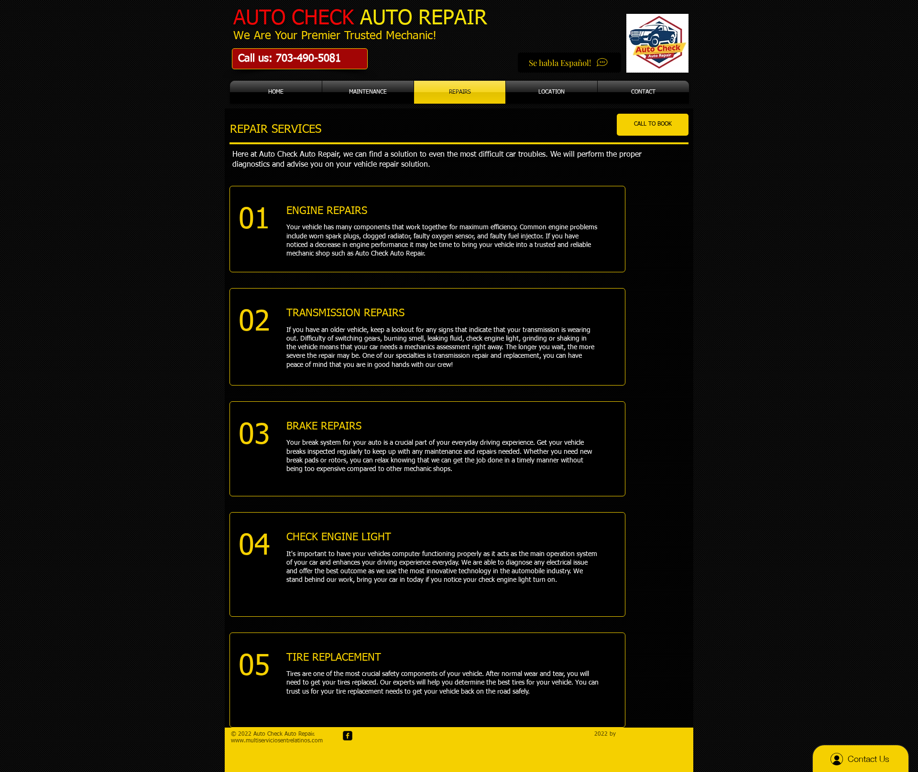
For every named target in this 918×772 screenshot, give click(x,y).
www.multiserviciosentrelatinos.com (277, 741)
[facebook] (347, 735)
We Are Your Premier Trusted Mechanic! (335, 36)
